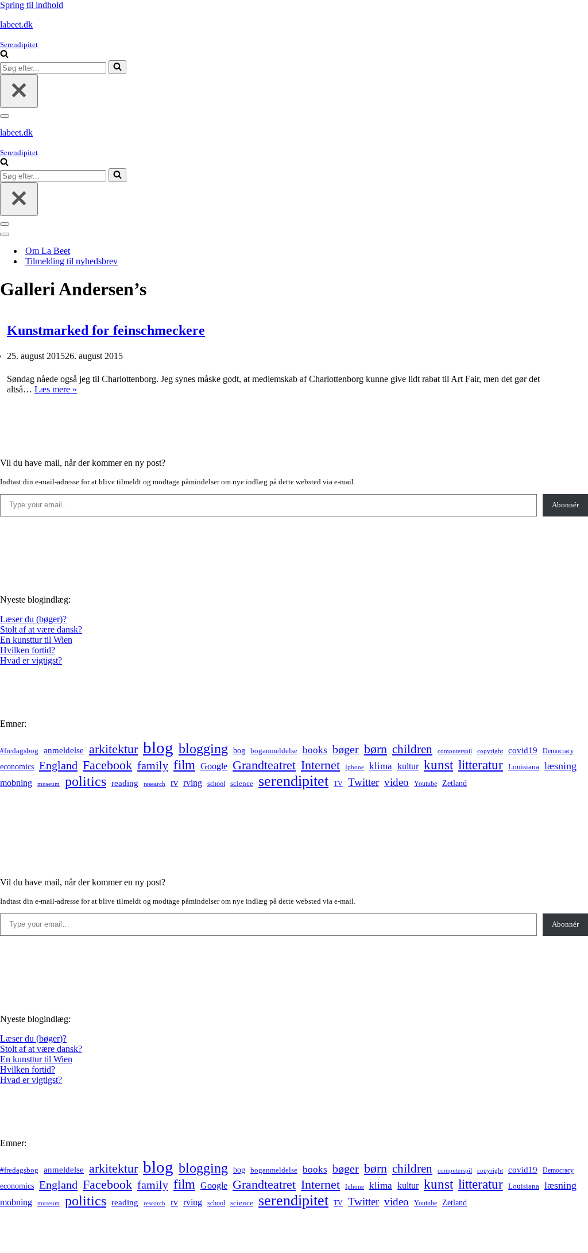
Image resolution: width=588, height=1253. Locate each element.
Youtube (425, 784)
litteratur (480, 765)
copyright (490, 751)
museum (48, 783)
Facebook (107, 765)
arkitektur (113, 749)
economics (17, 766)
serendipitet (293, 781)
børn (375, 749)
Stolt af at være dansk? (41, 629)
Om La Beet (47, 251)
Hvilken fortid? (27, 650)
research (154, 783)
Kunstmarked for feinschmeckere (106, 330)
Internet (320, 765)
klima (380, 766)
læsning (560, 766)
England (58, 765)
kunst (438, 764)
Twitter (363, 782)
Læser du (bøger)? (33, 619)
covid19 (522, 750)
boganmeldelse (273, 750)
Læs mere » (55, 389)
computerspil (455, 751)
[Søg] (4, 55)
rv (174, 783)
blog (158, 747)
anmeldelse (64, 750)
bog (239, 750)
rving (192, 783)
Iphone (354, 767)
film (184, 765)
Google (213, 766)
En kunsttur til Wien (36, 640)
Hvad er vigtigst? (31, 660)
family (152, 765)
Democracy (558, 751)
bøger (345, 749)
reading (124, 783)
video (396, 782)
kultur (408, 766)
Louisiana (523, 767)
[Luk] (19, 91)
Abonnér (565, 504)
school (216, 784)
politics (85, 781)
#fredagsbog (19, 751)
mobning (16, 783)
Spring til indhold (31, 5)
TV (338, 784)
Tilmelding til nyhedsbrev (71, 261)
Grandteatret (264, 765)
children (412, 749)
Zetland (454, 783)
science (241, 784)
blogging (203, 748)
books (315, 750)
